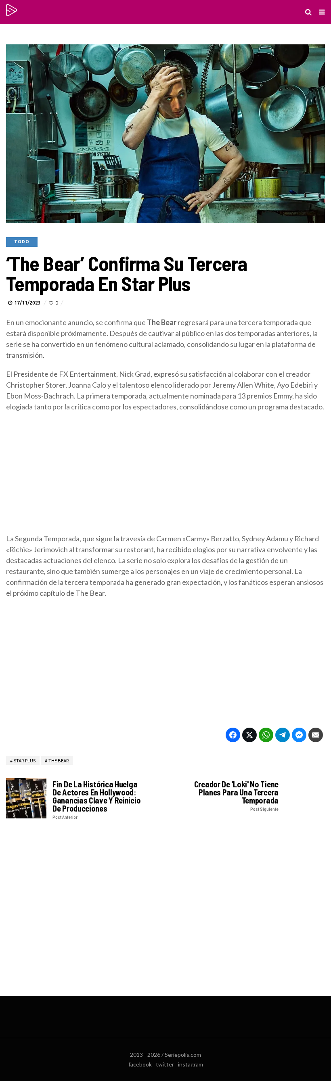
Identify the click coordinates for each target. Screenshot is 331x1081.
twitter (165, 1064)
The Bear (58, 760)
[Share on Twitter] (249, 735)
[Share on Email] (315, 735)
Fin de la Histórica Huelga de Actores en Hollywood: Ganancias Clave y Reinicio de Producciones (96, 799)
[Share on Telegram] (282, 735)
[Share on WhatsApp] (266, 735)
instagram (190, 1064)
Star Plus (25, 760)
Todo (21, 242)
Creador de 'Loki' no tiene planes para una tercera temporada (236, 795)
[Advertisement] (165, 476)
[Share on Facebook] (233, 735)
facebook (140, 1064)
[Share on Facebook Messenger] (299, 735)
